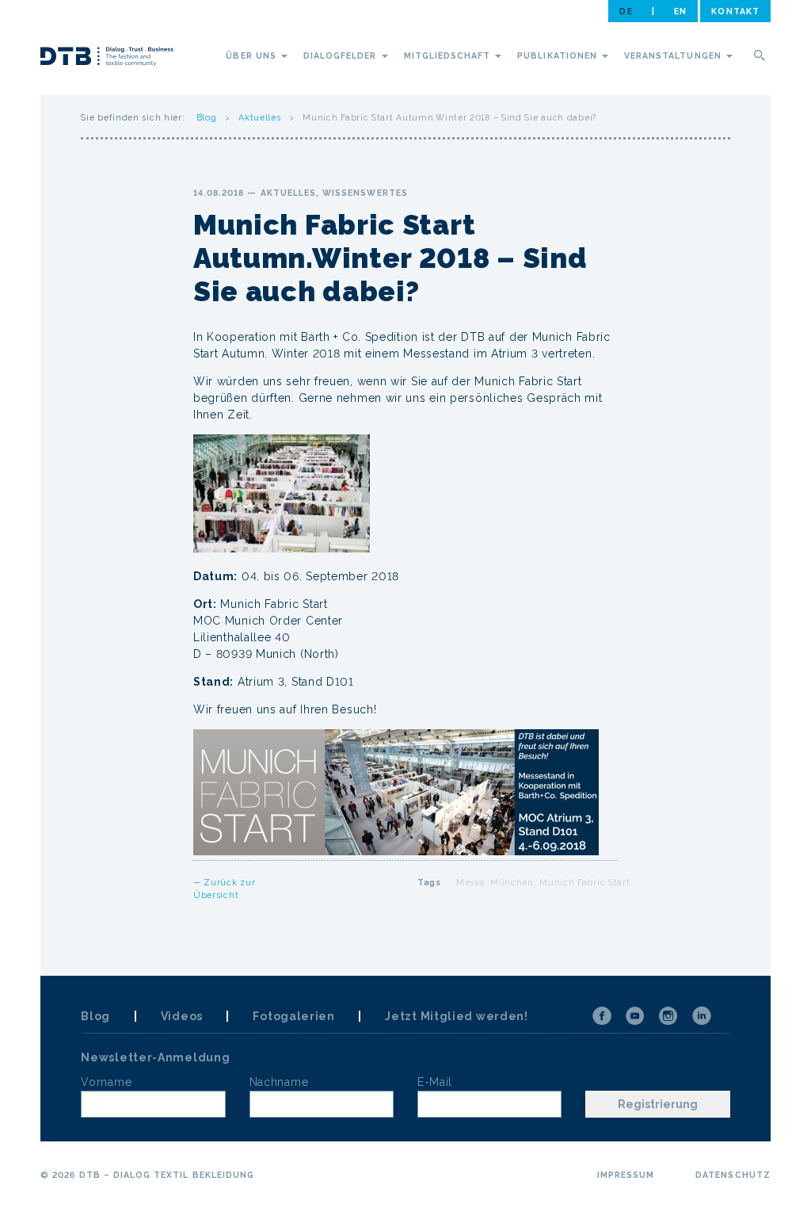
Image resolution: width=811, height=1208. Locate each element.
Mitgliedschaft (449, 55)
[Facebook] (602, 1016)
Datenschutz (733, 1174)
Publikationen (558, 55)
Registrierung (658, 1104)
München (512, 882)
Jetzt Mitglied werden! (456, 1016)
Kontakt (735, 11)
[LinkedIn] (701, 1016)
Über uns (252, 55)
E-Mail (434, 1082)
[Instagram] (668, 1016)
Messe (470, 882)
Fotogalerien (293, 1016)
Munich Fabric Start (584, 882)
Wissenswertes (365, 192)
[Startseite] (106, 58)
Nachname (279, 1082)
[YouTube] (635, 1016)
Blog (206, 117)
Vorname (106, 1082)
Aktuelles (259, 117)
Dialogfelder (341, 55)
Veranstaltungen (674, 55)
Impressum (625, 1174)
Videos (182, 1016)
